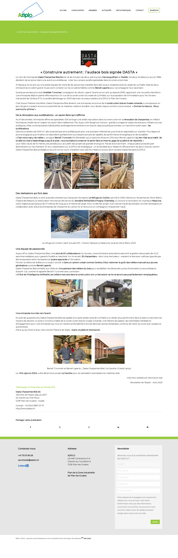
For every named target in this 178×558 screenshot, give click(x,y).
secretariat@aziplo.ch (28, 460)
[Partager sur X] (59, 427)
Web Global (87, 538)
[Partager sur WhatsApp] (89, 427)
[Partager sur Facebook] (30, 427)
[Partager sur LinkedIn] (118, 427)
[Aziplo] (31, 10)
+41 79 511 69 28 (25, 455)
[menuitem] (63, 10)
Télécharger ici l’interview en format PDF (35, 387)
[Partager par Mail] (147, 427)
